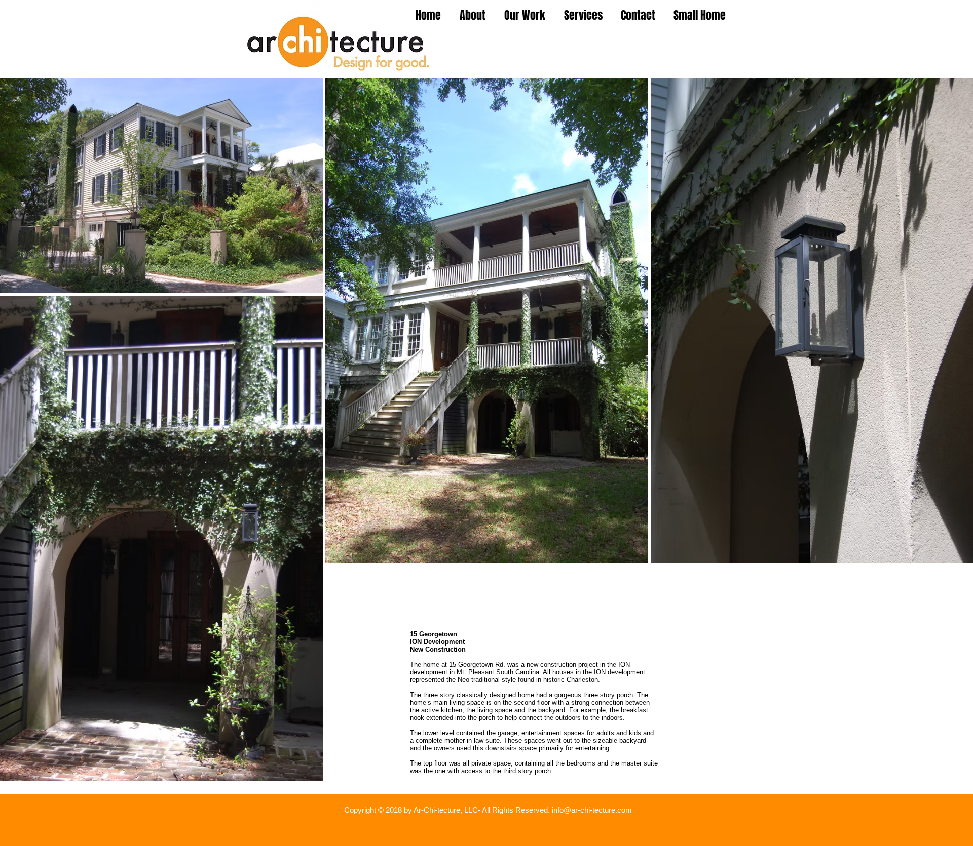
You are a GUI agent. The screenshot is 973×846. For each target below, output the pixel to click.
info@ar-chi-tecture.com (592, 809)
